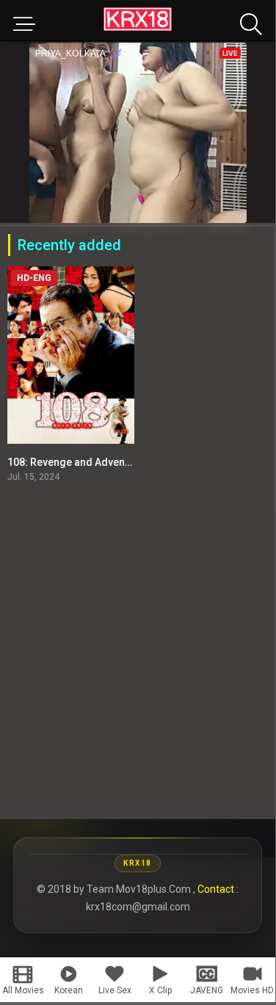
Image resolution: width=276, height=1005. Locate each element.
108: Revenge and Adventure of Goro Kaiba (110, 462)
